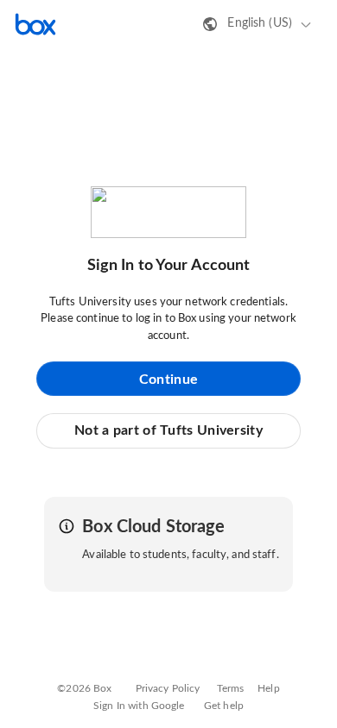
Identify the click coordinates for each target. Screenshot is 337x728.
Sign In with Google (138, 705)
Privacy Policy (168, 688)
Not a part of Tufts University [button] (168, 430)
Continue (168, 379)
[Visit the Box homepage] (35, 24)
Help (269, 688)
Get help (224, 705)
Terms (231, 688)
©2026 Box (84, 688)
